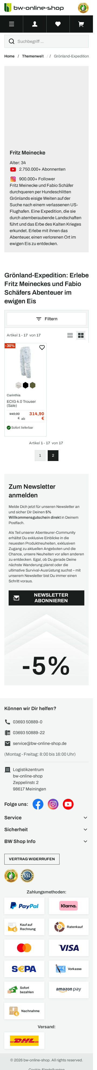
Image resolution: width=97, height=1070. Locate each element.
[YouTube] (68, 804)
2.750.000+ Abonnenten (42, 169)
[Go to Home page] (37, 7)
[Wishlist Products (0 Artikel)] (58, 24)
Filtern (51, 318)
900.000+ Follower (37, 179)
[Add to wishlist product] (42, 347)
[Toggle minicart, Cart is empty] (81, 24)
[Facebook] (38, 804)
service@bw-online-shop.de (40, 743)
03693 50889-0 (27, 722)
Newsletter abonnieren (51, 597)
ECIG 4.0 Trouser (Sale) (21, 404)
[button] (46, 817)
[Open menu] (11, 24)
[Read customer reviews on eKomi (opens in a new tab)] (83, 7)
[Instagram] (53, 804)
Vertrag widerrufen (32, 859)
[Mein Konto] (34, 24)
